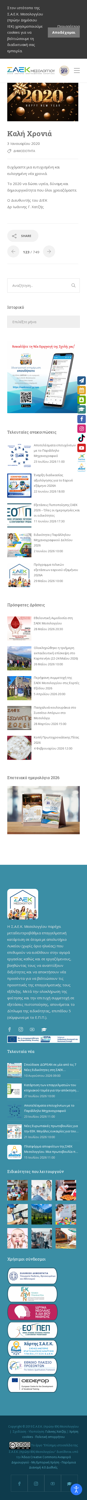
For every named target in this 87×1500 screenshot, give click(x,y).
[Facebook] (81, 419)
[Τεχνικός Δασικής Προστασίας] (41, 1214)
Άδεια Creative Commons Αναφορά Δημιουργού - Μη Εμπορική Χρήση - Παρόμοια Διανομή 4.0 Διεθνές (43, 1462)
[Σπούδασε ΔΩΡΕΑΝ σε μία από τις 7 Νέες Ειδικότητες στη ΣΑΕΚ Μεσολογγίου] (14, 1070)
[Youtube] (81, 448)
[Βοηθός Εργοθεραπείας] (66, 1214)
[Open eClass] (81, 409)
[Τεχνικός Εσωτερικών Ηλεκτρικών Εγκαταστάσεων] (17, 1214)
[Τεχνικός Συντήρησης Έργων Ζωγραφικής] (66, 1238)
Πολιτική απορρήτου (50, 1437)
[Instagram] (81, 428)
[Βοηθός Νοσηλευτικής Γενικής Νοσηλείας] (41, 1190)
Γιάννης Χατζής (55, 1431)
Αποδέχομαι (63, 32)
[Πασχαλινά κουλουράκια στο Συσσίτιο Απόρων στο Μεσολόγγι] (19, 718)
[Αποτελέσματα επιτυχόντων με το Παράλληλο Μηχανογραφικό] (19, 456)
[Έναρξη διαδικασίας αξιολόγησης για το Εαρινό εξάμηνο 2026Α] (19, 486)
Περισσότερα (68, 26)
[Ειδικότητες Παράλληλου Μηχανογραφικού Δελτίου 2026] (19, 545)
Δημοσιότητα (24, 151)
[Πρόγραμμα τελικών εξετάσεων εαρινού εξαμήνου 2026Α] (19, 575)
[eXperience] (81, 457)
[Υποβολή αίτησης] (81, 380)
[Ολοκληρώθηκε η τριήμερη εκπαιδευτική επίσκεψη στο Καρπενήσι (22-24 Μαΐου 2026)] (19, 658)
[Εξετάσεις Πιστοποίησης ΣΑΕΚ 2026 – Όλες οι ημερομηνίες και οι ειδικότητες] (19, 515)
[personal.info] (81, 400)
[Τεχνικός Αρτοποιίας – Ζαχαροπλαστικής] (66, 1190)
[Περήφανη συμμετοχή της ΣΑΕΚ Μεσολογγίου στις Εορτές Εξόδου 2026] (19, 688)
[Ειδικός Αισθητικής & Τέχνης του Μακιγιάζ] (17, 1238)
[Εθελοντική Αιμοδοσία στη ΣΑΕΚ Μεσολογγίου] (19, 628)
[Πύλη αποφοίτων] (81, 467)
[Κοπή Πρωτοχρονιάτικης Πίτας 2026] (19, 748)
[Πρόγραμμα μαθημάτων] (81, 390)
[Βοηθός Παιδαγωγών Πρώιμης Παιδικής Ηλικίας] (17, 1190)
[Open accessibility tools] (76, 1489)
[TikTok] (81, 438)
